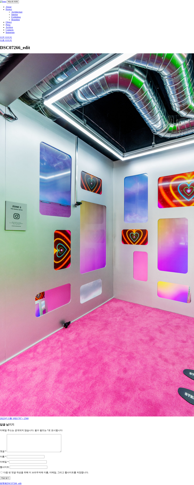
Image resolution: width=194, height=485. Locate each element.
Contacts (9, 30)
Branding (15, 19)
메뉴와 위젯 (13, 2)
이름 (3, 456)
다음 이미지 (6, 40)
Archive (9, 27)
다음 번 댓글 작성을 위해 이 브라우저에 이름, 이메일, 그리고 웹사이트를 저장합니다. (46, 472)
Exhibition (16, 17)
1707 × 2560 (23, 418)
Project (9, 9)
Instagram (10, 32)
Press (8, 25)
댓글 (3, 451)
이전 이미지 (6, 37)
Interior (14, 14)
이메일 (4, 462)
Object (9, 22)
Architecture (16, 12)
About (8, 7)
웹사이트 (4, 467)
